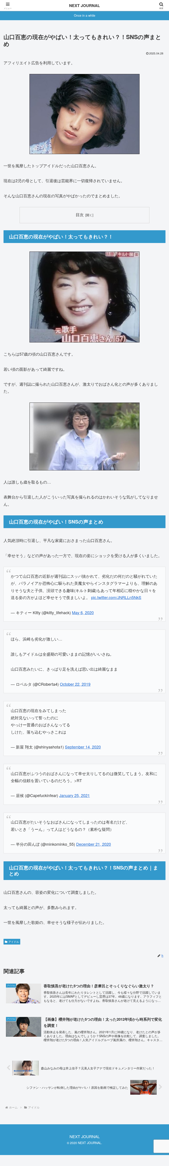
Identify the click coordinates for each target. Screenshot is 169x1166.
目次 (80, 214)
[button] (156, 807)
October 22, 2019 (75, 684)
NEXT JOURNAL (84, 5)
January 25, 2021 (74, 795)
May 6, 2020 (83, 612)
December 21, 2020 (93, 844)
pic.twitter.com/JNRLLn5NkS (116, 597)
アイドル (13, 941)
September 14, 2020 (83, 747)
